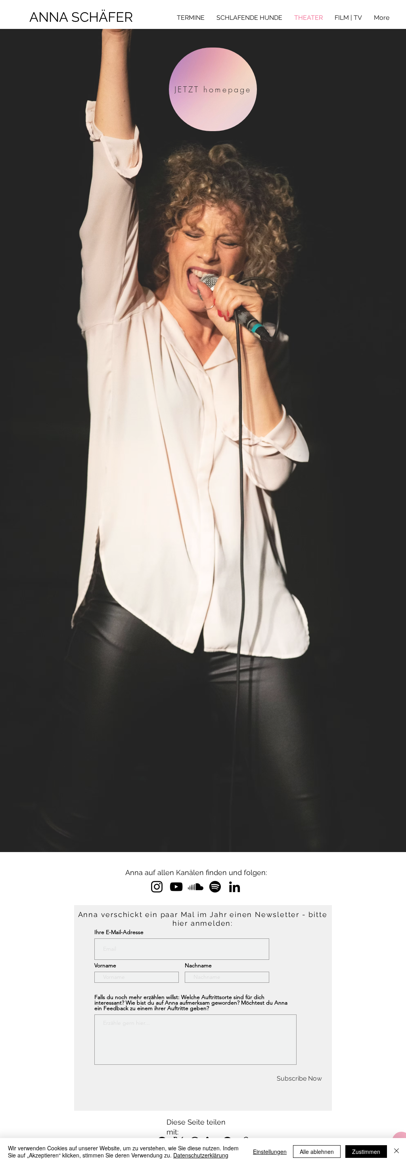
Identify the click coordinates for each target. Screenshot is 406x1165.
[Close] (396, 1151)
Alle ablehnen (317, 1151)
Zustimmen (366, 1151)
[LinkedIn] (234, 886)
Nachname (198, 965)
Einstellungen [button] (270, 1151)
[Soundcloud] (195, 886)
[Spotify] (215, 886)
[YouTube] (176, 886)
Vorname (105, 965)
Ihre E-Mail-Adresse (119, 932)
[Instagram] (157, 886)
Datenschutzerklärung (200, 1155)
